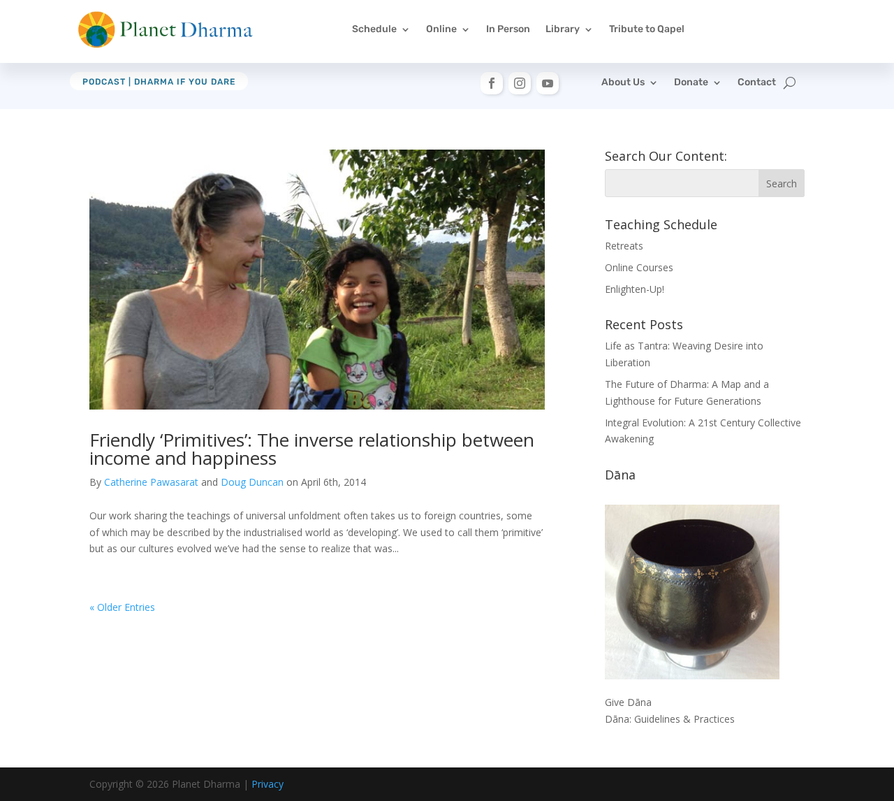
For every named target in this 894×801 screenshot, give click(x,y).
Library (562, 29)
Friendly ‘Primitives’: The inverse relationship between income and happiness (311, 448)
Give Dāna (628, 702)
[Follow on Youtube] (547, 83)
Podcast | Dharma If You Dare (158, 82)
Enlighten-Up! (634, 289)
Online (441, 29)
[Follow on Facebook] (492, 83)
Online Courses (639, 267)
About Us (623, 83)
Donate (691, 83)
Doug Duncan (252, 482)
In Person (508, 29)
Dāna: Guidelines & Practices (670, 719)
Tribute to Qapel (646, 29)
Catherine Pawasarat (151, 482)
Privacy (267, 784)
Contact (757, 83)
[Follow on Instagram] (519, 83)
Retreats (624, 245)
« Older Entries (122, 607)
